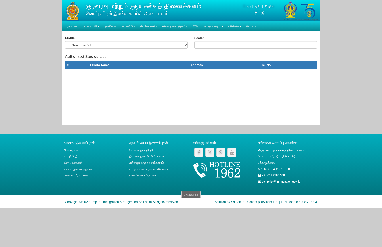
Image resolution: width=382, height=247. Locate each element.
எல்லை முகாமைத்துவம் (78, 169)
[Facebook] (256, 13)
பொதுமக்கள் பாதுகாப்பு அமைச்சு (148, 169)
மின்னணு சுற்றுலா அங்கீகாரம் (146, 162)
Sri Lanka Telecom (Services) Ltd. (254, 201)
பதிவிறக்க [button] (233, 26)
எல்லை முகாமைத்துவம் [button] (173, 26)
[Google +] (220, 152)
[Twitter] (261, 13)
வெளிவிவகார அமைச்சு (142, 175)
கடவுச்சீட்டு (70, 156)
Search (199, 38)
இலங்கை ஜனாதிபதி (141, 150)
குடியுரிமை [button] (109, 26)
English (269, 6)
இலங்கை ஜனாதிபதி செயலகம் (147, 156)
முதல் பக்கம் (73, 26)
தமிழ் (258, 6)
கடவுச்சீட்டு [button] (127, 26)
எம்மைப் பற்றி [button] (90, 26)
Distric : (71, 38)
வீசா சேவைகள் (73, 162)
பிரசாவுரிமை (71, 150)
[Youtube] (231, 152)
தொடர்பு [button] (250, 26)
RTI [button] (195, 26)
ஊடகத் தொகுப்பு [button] (212, 26)
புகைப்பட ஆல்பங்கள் (76, 175)
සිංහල (247, 6)
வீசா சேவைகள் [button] (147, 26)
